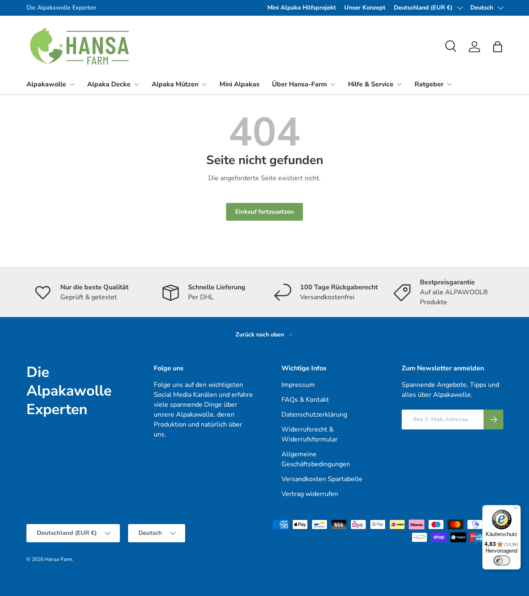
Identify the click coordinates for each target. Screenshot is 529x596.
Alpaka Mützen (175, 84)
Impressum (298, 384)
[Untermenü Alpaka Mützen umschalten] (204, 84)
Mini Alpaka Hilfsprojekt (301, 7)
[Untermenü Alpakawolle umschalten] (72, 84)
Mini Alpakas (239, 84)
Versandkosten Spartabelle (321, 479)
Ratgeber (429, 84)
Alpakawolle (46, 84)
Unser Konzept (365, 7)
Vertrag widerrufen (309, 493)
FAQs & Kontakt (305, 399)
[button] (497, 47)
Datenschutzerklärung (314, 414)
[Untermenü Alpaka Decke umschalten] (136, 84)
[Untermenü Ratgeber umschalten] (449, 84)
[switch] (501, 560)
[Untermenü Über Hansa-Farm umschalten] (333, 84)
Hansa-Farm (58, 559)
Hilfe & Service (370, 84)
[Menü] (516, 510)
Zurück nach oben (261, 335)
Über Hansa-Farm (299, 84)
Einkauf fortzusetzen (264, 211)
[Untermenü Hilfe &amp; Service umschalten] (399, 84)
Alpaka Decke (109, 84)
